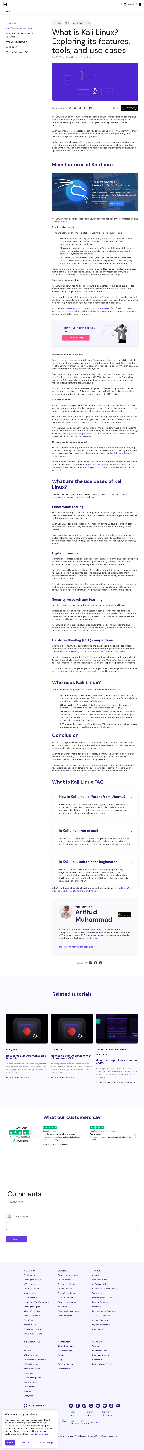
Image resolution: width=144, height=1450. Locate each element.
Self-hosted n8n (31, 1288)
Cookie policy (41, 1434)
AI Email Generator (101, 1315)
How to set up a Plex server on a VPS (116, 1062)
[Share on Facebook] (95, 963)
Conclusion (11, 46)
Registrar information (107, 1413)
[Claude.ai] (75, 108)
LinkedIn (93, 938)
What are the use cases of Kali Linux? (19, 35)
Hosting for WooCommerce (36, 1302)
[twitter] (91, 1405)
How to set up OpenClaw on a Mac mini (26, 1057)
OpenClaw (28, 1320)
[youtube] (98, 1405)
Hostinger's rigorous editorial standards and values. (91, 889)
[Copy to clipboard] (85, 963)
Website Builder (99, 1279)
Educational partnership (35, 1359)
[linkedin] (71, 1405)
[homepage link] (5, 4)
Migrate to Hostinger (101, 1324)
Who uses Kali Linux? (16, 41)
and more (95, 1422)
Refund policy (73, 1413)
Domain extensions (67, 1302)
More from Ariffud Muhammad (76, 946)
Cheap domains (65, 1279)
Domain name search (68, 1275)
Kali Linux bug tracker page (70, 433)
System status (30, 1382)
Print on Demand (100, 1302)
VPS (67, 23)
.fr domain (62, 1306)
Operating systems (81, 23)
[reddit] (104, 1405)
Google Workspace (32, 1329)
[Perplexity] (90, 108)
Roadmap (28, 1373)
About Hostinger (65, 1346)
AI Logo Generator (100, 1320)
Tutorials (57, 23)
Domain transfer (65, 1297)
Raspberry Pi (97, 297)
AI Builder (96, 1275)
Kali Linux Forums (97, 464)
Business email (30, 1293)
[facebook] (77, 1405)
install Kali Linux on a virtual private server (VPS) (91, 308)
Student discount (66, 1364)
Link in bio (96, 1306)
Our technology (65, 1350)
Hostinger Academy (101, 1355)
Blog (60, 1359)
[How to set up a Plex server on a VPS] (117, 1029)
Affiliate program (31, 1355)
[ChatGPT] (70, 108)
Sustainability (64, 1368)
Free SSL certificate (67, 1293)
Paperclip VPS (30, 1324)
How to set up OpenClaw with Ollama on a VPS (71, 1057)
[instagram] (84, 1405)
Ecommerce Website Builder (105, 1288)
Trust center (29, 1386)
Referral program (31, 1364)
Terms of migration (32, 1377)
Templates (97, 1293)
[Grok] (85, 108)
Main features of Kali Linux (19, 28)
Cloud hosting (30, 1297)
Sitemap (28, 1391)
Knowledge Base (99, 1350)
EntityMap (28, 1395)
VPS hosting (29, 1284)
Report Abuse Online (101, 1364)
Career (61, 1355)
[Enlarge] (134, 179)
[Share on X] (90, 963)
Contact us (97, 1359)
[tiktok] (111, 1405)
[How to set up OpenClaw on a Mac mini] (27, 1029)
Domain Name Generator (103, 1297)
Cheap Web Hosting (33, 1333)
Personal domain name (68, 1311)
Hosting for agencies (33, 1306)
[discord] (118, 1405)
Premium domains (66, 1315)
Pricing (27, 1346)
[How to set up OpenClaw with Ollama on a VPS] (72, 1029)
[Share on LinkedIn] (100, 963)
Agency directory (32, 1368)
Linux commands (110, 875)
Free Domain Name (67, 1284)
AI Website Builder (100, 1284)
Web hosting (29, 1275)
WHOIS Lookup (65, 1288)
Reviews (27, 1350)
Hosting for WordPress (34, 1279)
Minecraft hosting (32, 1311)
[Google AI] (80, 108)
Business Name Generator (104, 1311)
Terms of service (89, 1413)
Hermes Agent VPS (32, 1315)
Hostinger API (98, 1329)
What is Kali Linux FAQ (17, 51)
